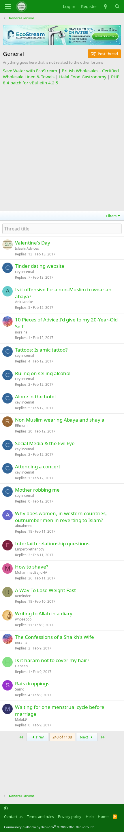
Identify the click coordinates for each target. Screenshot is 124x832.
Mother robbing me (37, 489)
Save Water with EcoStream (30, 70)
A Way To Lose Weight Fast (45, 590)
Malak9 (21, 719)
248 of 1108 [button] (62, 737)
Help (90, 816)
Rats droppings (32, 683)
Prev (39, 737)
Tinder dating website (39, 266)
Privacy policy (69, 816)
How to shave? (31, 566)
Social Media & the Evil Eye (45, 443)
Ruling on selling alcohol (42, 373)
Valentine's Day (32, 242)
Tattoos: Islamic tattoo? (41, 349)
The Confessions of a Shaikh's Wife (54, 637)
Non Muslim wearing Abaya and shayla (59, 419)
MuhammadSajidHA (31, 572)
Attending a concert (37, 466)
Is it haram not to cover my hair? (52, 660)
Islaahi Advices (27, 248)
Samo (19, 689)
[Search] (117, 6)
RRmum (21, 425)
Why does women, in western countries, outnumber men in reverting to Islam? (61, 516)
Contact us (13, 816)
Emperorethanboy (29, 549)
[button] (6, 808)
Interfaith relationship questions (52, 543)
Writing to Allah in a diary (43, 613)
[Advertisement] (62, 147)
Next (84, 737)
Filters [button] (111, 215)
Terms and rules (40, 816)
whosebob (23, 619)
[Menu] (8, 6)
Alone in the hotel (35, 396)
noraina (21, 332)
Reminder (23, 596)
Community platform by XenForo (49, 827)
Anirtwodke (24, 301)
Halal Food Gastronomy (82, 76)
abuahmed (23, 525)
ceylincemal (24, 271)
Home (103, 816)
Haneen (21, 666)
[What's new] (105, 6)
